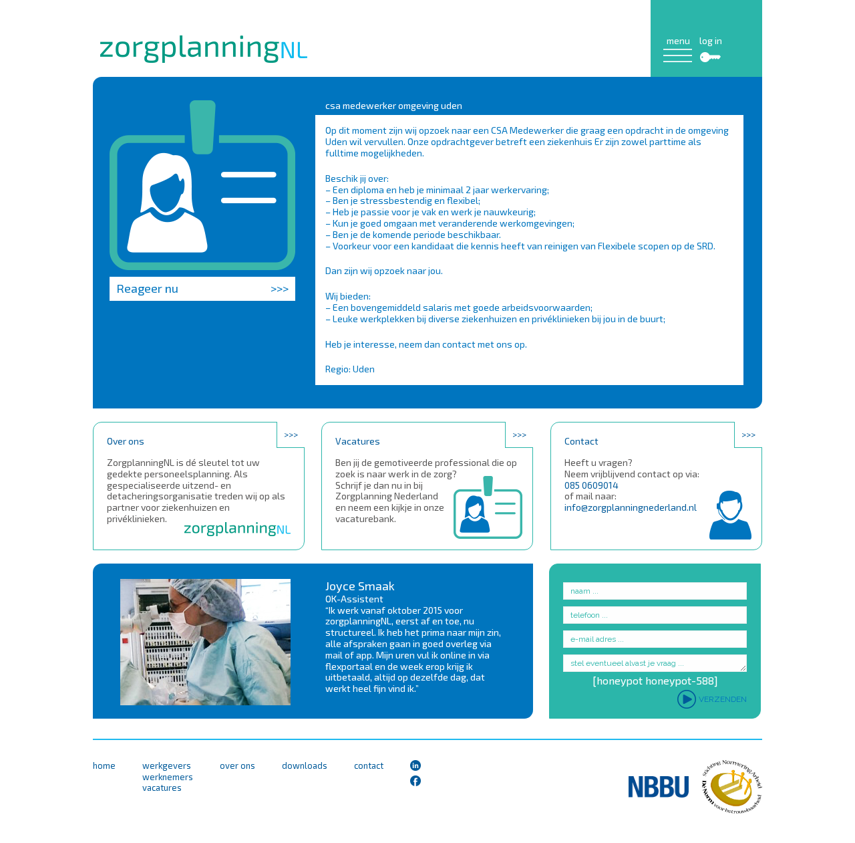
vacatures (162, 788)
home (104, 766)
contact (368, 766)
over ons (237, 766)
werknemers (167, 777)
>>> (291, 434)
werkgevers (166, 766)
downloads (304, 766)
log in (710, 40)
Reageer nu (202, 288)
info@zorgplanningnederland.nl (630, 507)
